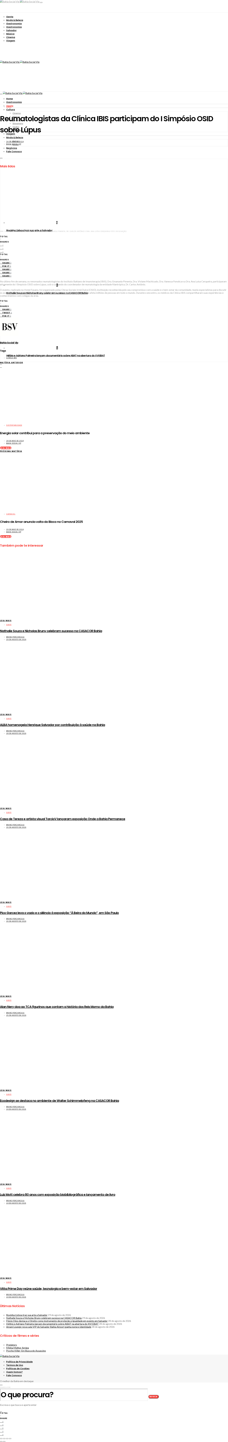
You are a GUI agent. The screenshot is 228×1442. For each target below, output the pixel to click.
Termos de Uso (14, 1365)
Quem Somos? (14, 1372)
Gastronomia (14, 23)
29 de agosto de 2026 (16, 639)
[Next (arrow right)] (4, 1441)
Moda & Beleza (14, 20)
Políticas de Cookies (17, 1368)
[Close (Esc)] (1, 1438)
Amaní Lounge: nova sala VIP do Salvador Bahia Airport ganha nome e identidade (48, 1326)
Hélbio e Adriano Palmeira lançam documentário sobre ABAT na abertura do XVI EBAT (55, 355)
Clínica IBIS (11, 358)
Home (9, 98)
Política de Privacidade (19, 1361)
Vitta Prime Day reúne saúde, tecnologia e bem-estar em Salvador (48, 1288)
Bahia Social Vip (13, 144)
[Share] (4, 1438)
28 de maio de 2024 (15, 141)
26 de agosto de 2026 (16, 827)
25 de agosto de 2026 (16, 1015)
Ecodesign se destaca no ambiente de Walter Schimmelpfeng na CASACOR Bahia (59, 1100)
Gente (9, 16)
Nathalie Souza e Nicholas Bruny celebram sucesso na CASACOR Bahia (51, 631)
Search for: (5, 1387)
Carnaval (10, 514)
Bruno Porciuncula (15, 637)
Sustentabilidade (14, 425)
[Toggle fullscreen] (7, 1438)
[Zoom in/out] (10, 1438)
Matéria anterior (11, 362)
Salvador (11, 30)
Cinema (10, 37)
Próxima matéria (11, 451)
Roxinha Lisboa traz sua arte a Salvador (26, 1314)
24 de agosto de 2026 (16, 1109)
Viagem (10, 40)
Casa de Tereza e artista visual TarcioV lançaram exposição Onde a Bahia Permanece (62, 819)
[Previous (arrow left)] (1, 1441)
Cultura (10, 109)
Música (10, 33)
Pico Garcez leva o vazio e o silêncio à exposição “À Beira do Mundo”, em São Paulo (59, 913)
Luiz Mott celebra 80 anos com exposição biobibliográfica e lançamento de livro (57, 1194)
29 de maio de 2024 (15, 529)
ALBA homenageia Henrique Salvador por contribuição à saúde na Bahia (52, 725)
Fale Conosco (14, 1375)
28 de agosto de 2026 (16, 733)
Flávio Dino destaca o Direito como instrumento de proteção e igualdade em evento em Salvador (57, 1320)
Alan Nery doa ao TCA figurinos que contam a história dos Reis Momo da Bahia (57, 1007)
